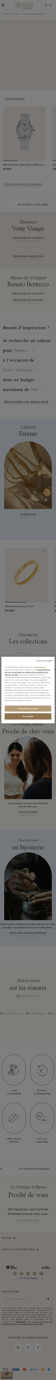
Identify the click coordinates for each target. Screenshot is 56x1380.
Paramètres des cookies (28, 709)
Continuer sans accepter (44, 660)
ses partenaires (40, 667)
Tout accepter (28, 716)
